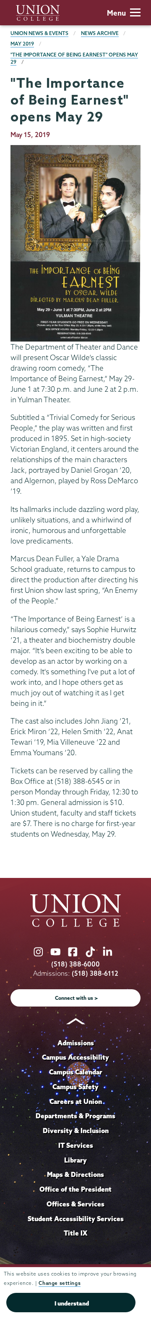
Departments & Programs (75, 1116)
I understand (72, 1303)
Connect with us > (76, 998)
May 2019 (22, 43)
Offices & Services (75, 1204)
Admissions (75, 1043)
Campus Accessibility (75, 1057)
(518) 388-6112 (95, 973)
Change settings (60, 1283)
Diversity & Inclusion (76, 1130)
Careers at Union (75, 1101)
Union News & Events (39, 33)
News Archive (100, 33)
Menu (116, 12)
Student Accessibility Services (76, 1218)
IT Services (75, 1145)
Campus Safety (75, 1086)
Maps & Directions (75, 1174)
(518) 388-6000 (75, 964)
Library (75, 1160)
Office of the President (75, 1189)
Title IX (75, 1233)
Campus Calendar (75, 1072)
